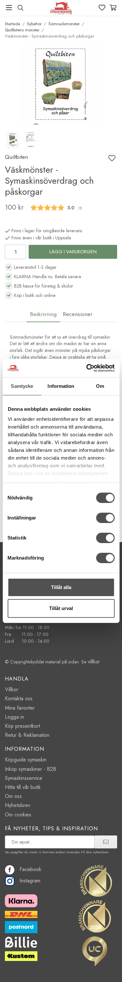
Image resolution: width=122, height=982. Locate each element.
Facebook (30, 869)
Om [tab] (100, 386)
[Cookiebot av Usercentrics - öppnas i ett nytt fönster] (87, 368)
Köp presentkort (22, 726)
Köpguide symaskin (26, 759)
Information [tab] (60, 386)
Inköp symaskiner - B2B (30, 769)
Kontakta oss (19, 698)
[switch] (105, 518)
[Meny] (9, 7)
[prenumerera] (106, 841)
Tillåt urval (61, 608)
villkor (94, 661)
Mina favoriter (20, 708)
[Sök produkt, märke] (20, 8)
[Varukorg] (113, 7)
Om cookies (18, 814)
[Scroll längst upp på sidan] (103, 968)
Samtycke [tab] (22, 386)
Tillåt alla (61, 587)
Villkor (11, 689)
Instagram (30, 880)
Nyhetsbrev (17, 805)
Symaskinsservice (23, 778)
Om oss (13, 796)
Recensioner (77, 314)
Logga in (14, 717)
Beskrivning (43, 314)
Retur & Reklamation (27, 735)
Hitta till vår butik (23, 787)
